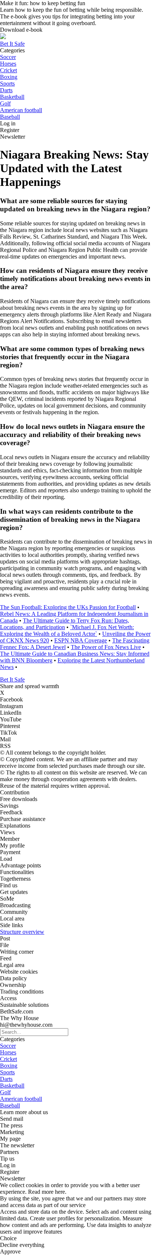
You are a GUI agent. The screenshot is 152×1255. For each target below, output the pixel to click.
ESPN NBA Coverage (80, 640)
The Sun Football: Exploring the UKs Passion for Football (68, 607)
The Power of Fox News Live (106, 647)
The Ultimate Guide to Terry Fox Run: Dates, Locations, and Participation (64, 623)
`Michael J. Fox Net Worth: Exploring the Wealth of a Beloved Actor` (67, 630)
